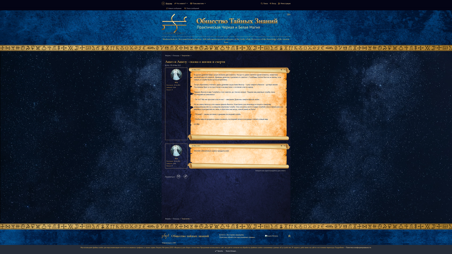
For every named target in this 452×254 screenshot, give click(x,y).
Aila (168, 65)
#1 (284, 70)
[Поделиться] (281, 69)
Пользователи (198, 3)
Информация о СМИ (169, 243)
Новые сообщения (174, 8)
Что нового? (181, 3)
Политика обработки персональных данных (237, 237)
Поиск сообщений (193, 8)
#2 (284, 146)
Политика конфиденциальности (358, 247)
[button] (187, 3)
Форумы (169, 3)
